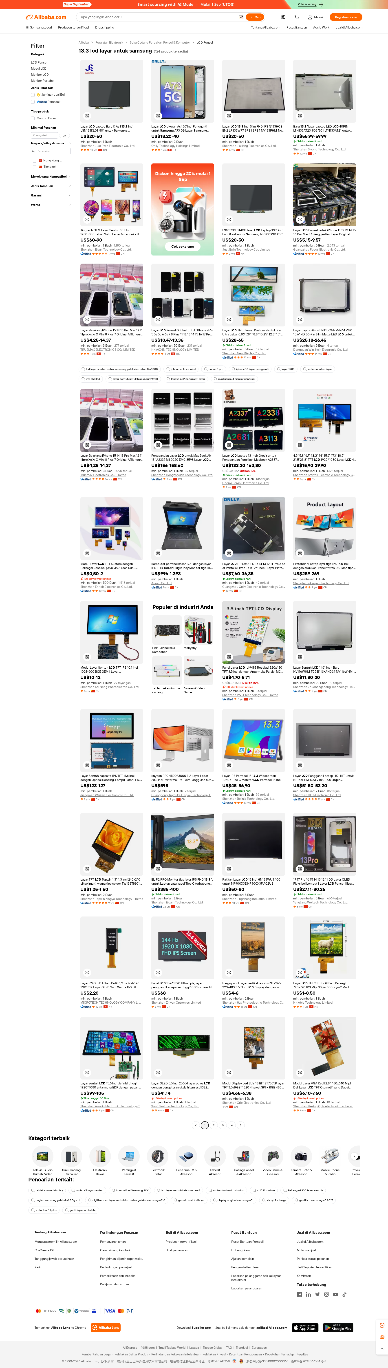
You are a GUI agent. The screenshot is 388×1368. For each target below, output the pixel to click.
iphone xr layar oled (183, 369)
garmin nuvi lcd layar (191, 1200)
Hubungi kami (240, 1250)
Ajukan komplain (242, 1258)
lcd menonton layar (320, 369)
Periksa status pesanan (313, 1258)
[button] (241, 17)
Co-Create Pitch (46, 1250)
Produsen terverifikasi (181, 1241)
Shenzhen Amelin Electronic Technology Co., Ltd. (111, 1106)
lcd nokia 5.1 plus (46, 1210)
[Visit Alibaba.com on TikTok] (344, 1294)
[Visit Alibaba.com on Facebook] (299, 1294)
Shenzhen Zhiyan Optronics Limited (176, 1002)
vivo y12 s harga (276, 1200)
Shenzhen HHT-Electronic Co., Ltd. (317, 795)
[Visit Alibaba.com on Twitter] (317, 1294)
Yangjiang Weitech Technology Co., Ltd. (320, 902)
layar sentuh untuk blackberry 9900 (135, 379)
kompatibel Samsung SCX (132, 1190)
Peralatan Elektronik (109, 42)
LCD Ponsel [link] (205, 42)
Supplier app (201, 1327)
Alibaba (84, 42)
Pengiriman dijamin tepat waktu (121, 1258)
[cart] (297, 18)
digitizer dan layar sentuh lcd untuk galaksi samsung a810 (129, 1200)
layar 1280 (288, 369)
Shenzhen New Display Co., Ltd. (244, 353)
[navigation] (50, 584)
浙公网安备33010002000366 (267, 1361)
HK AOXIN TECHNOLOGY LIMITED (175, 349)
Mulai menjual (306, 1250)
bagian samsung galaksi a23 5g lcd (57, 1200)
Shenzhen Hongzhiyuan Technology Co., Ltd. (182, 475)
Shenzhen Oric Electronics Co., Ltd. (246, 1102)
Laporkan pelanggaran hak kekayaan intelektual (256, 1278)
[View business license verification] (234, 1361)
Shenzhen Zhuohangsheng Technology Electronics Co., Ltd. (324, 687)
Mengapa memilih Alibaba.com (56, 1241)
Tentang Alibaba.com (50, 1232)
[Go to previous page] (196, 1125)
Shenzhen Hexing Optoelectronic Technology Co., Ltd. (324, 1106)
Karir (38, 1267)
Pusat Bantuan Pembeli (247, 1241)
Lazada (194, 1347)
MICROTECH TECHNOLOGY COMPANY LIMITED (111, 1002)
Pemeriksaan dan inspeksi (118, 1276)
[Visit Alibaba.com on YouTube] (335, 1294)
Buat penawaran (177, 1250)
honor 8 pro (216, 369)
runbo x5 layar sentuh (89, 1190)
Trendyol (242, 1347)
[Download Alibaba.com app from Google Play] (338, 1327)
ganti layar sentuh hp (83, 1210)
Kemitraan (304, 1276)
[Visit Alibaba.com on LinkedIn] (308, 1294)
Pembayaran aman (113, 1241)
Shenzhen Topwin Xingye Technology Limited (111, 899)
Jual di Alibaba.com (310, 1241)
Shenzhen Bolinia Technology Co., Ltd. (248, 798)
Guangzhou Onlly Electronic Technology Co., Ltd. (253, 586)
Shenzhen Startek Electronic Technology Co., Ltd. (324, 475)
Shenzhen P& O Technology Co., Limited (250, 695)
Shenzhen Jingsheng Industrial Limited (249, 899)
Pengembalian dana (244, 1267)
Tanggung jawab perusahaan (54, 1258)
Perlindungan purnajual (116, 1267)
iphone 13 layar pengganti (252, 369)
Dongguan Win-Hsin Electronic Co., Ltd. (320, 349)
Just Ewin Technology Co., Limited (246, 249)
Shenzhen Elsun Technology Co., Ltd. (106, 249)
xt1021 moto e (266, 1190)
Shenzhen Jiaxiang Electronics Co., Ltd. (249, 146)
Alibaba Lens (60, 1327)
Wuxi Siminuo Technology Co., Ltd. (175, 1106)
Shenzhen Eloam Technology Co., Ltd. (177, 902)
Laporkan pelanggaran (246, 1288)
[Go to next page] (241, 1125)
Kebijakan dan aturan (114, 1284)
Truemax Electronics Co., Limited (103, 475)
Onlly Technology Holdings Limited (175, 146)
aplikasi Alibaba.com (271, 1327)
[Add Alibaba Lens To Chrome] (106, 1327)
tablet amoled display (49, 1190)
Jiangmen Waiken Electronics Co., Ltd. (107, 795)
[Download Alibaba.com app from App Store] (305, 1327)
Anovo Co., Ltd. (161, 583)
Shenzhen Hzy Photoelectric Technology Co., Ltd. (253, 1002)
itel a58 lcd (93, 379)
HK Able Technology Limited (313, 1002)
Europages (259, 1347)
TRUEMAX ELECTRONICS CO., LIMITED (107, 349)
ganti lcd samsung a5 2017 (316, 1200)
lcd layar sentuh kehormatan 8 (180, 1190)
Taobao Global (212, 1347)
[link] (382, 1325)
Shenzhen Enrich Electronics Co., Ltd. (106, 586)
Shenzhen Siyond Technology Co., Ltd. (319, 149)
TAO (229, 1347)
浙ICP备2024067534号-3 (308, 1361)
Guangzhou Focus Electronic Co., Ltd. (319, 249)
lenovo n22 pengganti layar (188, 379)
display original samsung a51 (236, 1200)
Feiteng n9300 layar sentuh (305, 1190)
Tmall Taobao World (172, 1347)
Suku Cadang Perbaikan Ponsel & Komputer (160, 42)
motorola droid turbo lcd (228, 1190)
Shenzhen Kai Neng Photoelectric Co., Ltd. (109, 687)
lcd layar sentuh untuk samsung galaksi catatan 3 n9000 (122, 369)
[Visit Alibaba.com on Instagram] (326, 1294)
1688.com (148, 1347)
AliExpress (130, 1347)
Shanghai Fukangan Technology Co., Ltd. (321, 583)
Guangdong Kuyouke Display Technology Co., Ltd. (182, 795)
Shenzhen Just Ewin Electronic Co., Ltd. (107, 146)
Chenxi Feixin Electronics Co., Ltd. (245, 483)
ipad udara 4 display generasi (236, 379)
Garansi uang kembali (115, 1250)
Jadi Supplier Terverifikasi (314, 1267)
